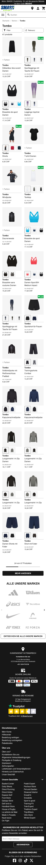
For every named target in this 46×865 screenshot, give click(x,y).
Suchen (13, 14)
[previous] (1, 610)
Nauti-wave (6, 817)
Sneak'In (27, 795)
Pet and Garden (30, 789)
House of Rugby (8, 809)
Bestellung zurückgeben (23, 701)
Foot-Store (6, 797)
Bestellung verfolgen (10, 737)
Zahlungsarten (8, 765)
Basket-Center (8, 783)
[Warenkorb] (44, 8)
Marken (14, 20)
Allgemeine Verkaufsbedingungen (16, 757)
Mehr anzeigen (23, 573)
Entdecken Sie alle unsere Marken (23, 636)
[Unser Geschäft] (32, 8)
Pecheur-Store (30, 786)
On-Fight (5, 820)
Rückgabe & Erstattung (11, 760)
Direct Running (8, 789)
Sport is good (29, 800)
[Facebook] (14, 861)
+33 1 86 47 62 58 (23, 664)
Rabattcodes (7, 743)
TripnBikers (28, 812)
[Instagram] (20, 861)
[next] (44, 610)
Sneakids (28, 797)
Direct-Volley (7, 792)
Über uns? (6, 751)
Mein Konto (6, 731)
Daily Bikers (7, 786)
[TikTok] (26, 861)
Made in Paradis (9, 814)
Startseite (5, 20)
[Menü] (3, 15)
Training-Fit (28, 803)
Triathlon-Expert (30, 809)
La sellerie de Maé (9, 812)
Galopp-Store (7, 800)
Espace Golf (7, 795)
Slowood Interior (31, 792)
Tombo (5, 65)
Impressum (6, 763)
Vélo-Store (28, 814)
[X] (31, 861)
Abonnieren (23, 844)
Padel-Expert (29, 783)
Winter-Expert (29, 817)
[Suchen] (8, 14)
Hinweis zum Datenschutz (13, 771)
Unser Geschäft (8, 774)
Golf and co (6, 803)
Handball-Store (8, 806)
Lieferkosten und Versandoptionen (16, 768)
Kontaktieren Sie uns (23, 657)
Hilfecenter (6, 734)
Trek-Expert (28, 806)
